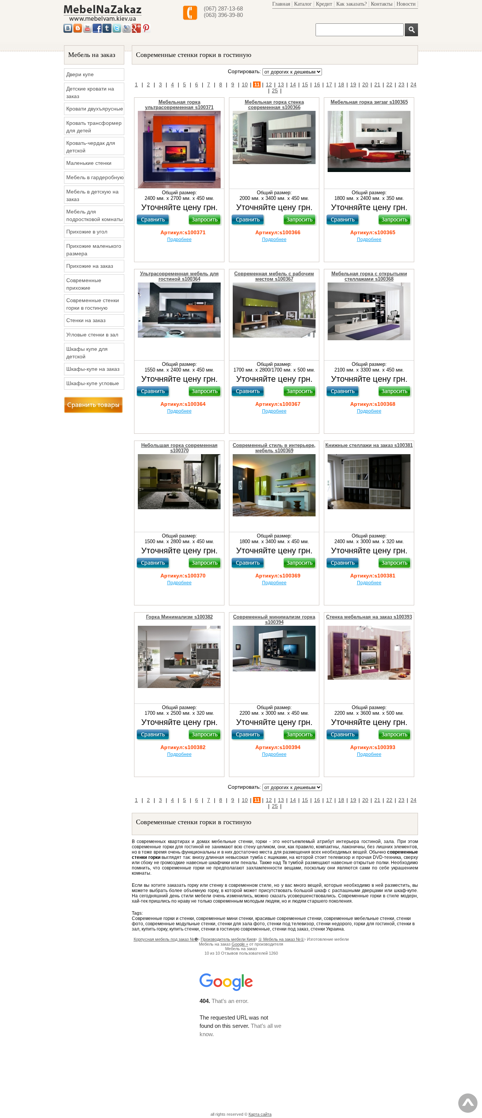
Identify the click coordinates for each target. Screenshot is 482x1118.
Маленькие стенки (88, 163)
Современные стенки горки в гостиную (92, 304)
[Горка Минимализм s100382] (179, 686)
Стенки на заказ (85, 320)
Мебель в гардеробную (95, 177)
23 (401, 84)
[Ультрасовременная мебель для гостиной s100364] (179, 336)
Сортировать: (244, 71)
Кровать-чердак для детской (90, 147)
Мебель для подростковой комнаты (94, 215)
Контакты (381, 4)
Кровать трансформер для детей (94, 127)
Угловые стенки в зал (92, 335)
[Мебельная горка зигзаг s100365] (369, 170)
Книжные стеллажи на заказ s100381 (369, 445)
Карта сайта (260, 1114)
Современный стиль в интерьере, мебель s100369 (274, 447)
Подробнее (179, 239)
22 (389, 84)
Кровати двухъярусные (94, 109)
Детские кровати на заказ (90, 92)
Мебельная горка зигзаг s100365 (369, 102)
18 (341, 84)
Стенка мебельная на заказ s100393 (369, 617)
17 (329, 84)
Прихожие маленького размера (93, 249)
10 (245, 84)
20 (365, 84)
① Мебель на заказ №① (281, 939)
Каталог (303, 4)
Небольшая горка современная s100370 (179, 447)
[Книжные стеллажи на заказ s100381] (369, 507)
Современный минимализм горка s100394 (274, 619)
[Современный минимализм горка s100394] (274, 670)
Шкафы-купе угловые (92, 383)
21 (377, 84)
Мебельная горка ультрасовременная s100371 (179, 104)
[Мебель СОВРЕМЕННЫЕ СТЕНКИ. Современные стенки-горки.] (102, 21)
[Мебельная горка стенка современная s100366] (274, 162)
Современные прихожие (83, 284)
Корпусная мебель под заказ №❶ (166, 939)
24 (413, 84)
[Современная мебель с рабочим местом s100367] (274, 336)
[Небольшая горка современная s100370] (179, 507)
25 (275, 91)
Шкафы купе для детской (87, 352)
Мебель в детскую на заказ (92, 195)
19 (353, 84)
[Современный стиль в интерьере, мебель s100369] (274, 515)
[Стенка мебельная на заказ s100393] (369, 678)
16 (317, 84)
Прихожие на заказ (89, 266)
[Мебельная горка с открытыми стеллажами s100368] (369, 338)
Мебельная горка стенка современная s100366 (274, 104)
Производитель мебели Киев (228, 939)
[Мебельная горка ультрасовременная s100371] (179, 186)
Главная (281, 4)
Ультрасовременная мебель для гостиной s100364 (179, 276)
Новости (406, 4)
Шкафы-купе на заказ (92, 369)
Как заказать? (351, 4)
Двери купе (80, 74)
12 (269, 84)
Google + (240, 944)
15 (305, 84)
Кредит (324, 4)
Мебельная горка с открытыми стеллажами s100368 (369, 276)
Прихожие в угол (86, 232)
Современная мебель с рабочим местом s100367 (274, 276)
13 (281, 84)
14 (293, 84)
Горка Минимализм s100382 (179, 617)
